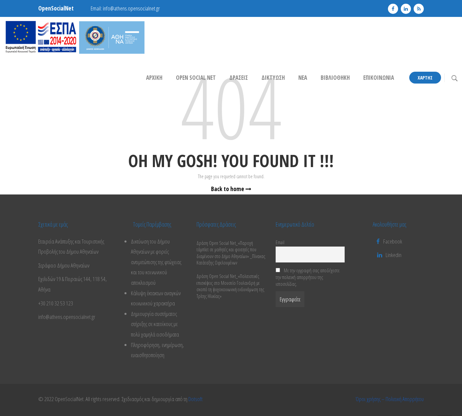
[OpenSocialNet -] (75, 37)
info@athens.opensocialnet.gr (131, 8)
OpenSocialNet (56, 8)
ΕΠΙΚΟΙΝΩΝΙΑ (378, 78)
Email (280, 242)
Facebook (392, 241)
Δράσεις (238, 78)
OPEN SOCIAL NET (196, 78)
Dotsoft (195, 399)
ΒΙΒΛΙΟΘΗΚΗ (335, 78)
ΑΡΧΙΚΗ (154, 78)
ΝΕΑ (302, 78)
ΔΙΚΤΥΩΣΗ (273, 78)
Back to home (228, 189)
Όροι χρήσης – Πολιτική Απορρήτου (389, 399)
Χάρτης (425, 77)
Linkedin (393, 255)
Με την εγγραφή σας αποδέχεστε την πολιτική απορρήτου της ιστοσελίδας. (308, 277)
